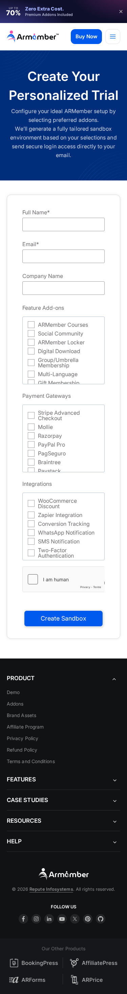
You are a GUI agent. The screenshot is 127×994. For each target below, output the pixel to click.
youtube (62, 919)
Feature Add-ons (43, 307)
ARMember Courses (63, 324)
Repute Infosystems (51, 889)
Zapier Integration (60, 515)
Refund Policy (22, 750)
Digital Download (59, 351)
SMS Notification (59, 541)
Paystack (49, 471)
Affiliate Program (25, 727)
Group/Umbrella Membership (58, 362)
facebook (23, 919)
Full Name (36, 212)
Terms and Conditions (31, 761)
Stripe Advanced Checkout (59, 415)
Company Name (42, 276)
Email (30, 244)
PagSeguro (52, 453)
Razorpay (50, 435)
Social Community (60, 333)
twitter (75, 919)
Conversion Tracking (64, 523)
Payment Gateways (46, 395)
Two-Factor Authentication (56, 552)
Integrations (37, 483)
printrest (87, 919)
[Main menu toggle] (112, 36)
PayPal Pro (51, 444)
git (100, 919)
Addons (15, 704)
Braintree (49, 462)
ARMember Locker (61, 342)
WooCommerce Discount (57, 503)
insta (36, 919)
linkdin (49, 919)
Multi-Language (58, 374)
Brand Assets (21, 715)
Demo (13, 692)
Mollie (45, 427)
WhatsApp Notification (66, 532)
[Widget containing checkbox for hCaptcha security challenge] (63, 579)
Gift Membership (59, 383)
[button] (86, 36)
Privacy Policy (22, 738)
